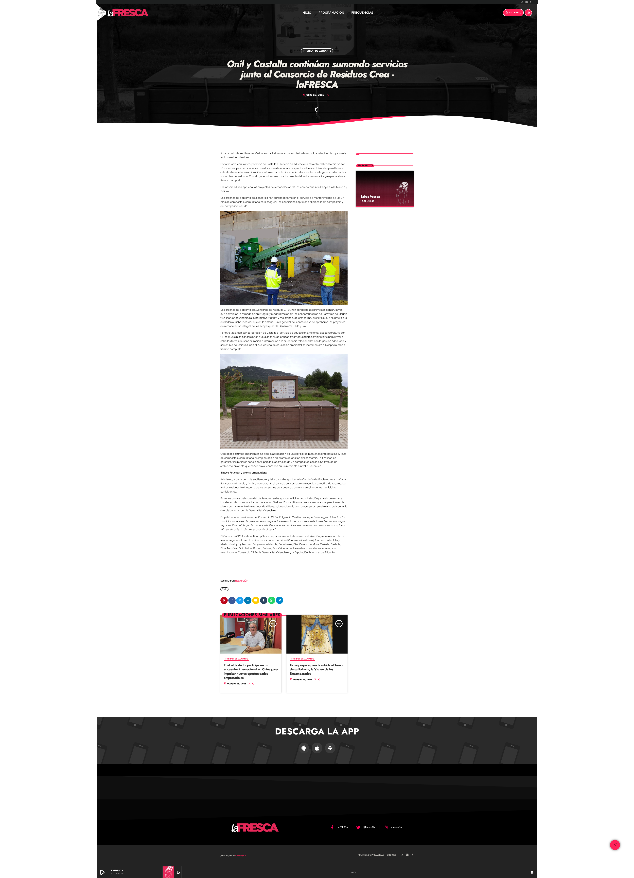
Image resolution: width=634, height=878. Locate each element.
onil (224, 589)
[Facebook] (530, 2)
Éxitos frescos (370, 196)
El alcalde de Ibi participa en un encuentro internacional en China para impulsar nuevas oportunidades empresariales (251, 671)
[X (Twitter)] (522, 2)
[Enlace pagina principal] (137, 12)
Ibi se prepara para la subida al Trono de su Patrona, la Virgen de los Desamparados (316, 669)
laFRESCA (240, 855)
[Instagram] (526, 2)
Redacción (241, 580)
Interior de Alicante (317, 51)
